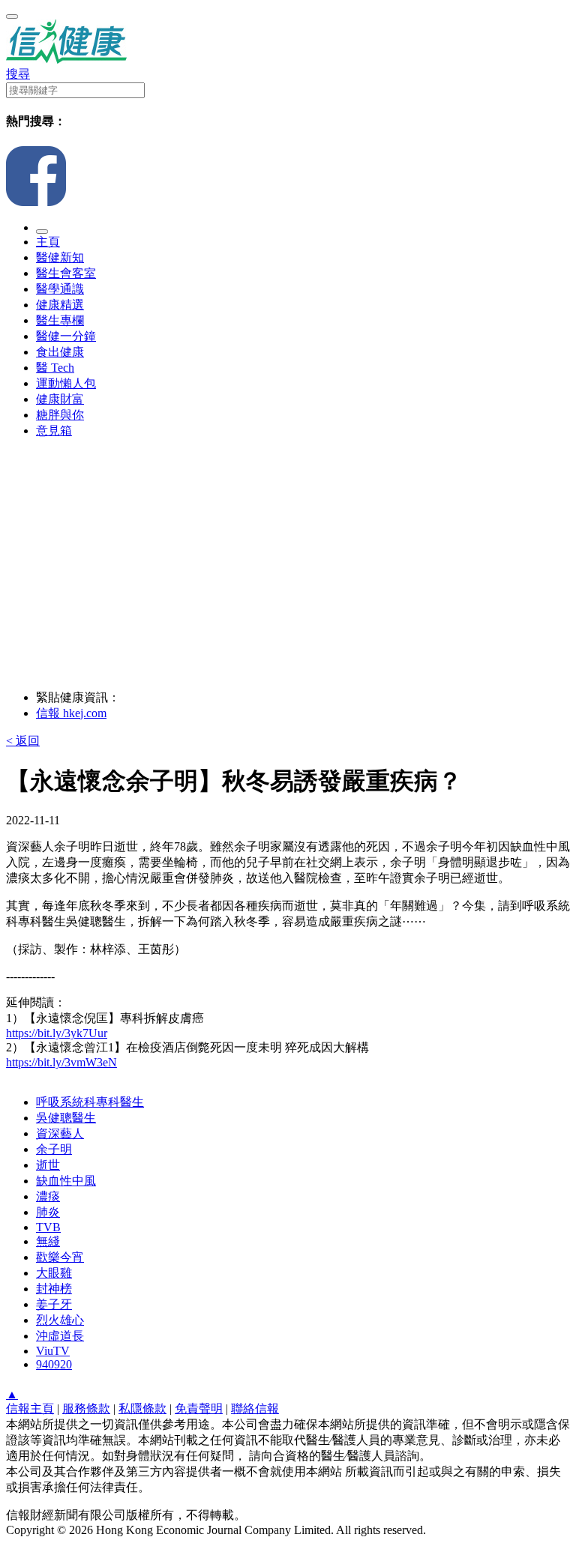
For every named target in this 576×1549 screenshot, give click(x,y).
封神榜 (54, 1288)
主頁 (48, 241)
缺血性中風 (66, 1180)
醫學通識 (60, 289)
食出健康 (60, 351)
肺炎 (48, 1212)
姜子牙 (54, 1304)
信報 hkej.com (71, 713)
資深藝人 (60, 1133)
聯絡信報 (255, 1408)
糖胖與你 (60, 414)
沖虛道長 (60, 1335)
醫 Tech (55, 367)
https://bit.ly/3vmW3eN (61, 1062)
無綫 (48, 1241)
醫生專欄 (60, 320)
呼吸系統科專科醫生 (90, 1102)
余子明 (54, 1149)
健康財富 (60, 399)
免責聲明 (199, 1408)
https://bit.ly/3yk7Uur (56, 1033)
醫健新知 (60, 257)
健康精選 (60, 304)
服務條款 (86, 1408)
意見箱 (54, 430)
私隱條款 (142, 1408)
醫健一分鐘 (66, 336)
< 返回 (23, 740)
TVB (48, 1227)
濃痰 (48, 1196)
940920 (54, 1364)
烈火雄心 (60, 1320)
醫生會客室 (66, 273)
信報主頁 (30, 1408)
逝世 (48, 1165)
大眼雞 (54, 1272)
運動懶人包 (66, 383)
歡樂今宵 (60, 1257)
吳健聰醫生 (66, 1117)
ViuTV (53, 1350)
